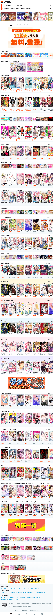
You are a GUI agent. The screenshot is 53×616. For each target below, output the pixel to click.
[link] (13, 55)
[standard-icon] (50, 5)
